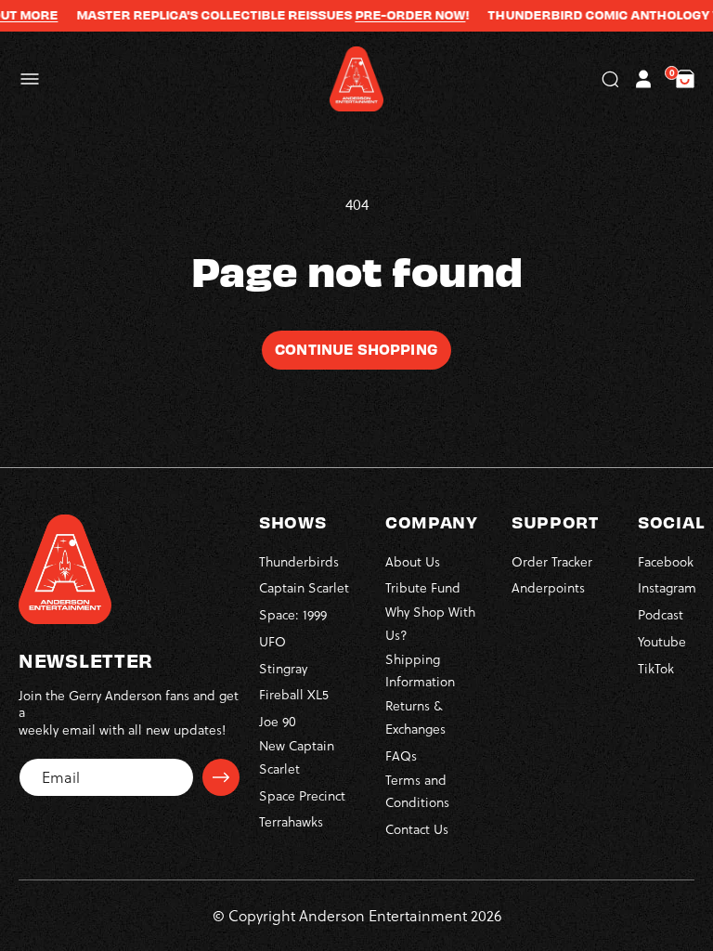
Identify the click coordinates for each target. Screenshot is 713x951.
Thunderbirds (299, 561)
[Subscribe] (221, 777)
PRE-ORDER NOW (399, 14)
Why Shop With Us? (430, 623)
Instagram (667, 587)
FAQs (401, 755)
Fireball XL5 (294, 694)
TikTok (656, 668)
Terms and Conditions (417, 791)
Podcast (660, 614)
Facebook (666, 561)
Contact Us (416, 829)
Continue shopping (356, 348)
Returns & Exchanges (415, 717)
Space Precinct (302, 795)
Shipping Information (420, 670)
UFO (272, 641)
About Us (412, 561)
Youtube (662, 641)
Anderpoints (548, 587)
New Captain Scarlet (296, 757)
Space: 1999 (293, 614)
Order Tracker (552, 561)
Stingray (283, 668)
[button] (30, 79)
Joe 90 (277, 721)
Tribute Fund (422, 587)
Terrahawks (291, 821)
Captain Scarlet (304, 587)
